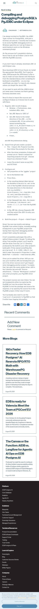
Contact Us (5, 587)
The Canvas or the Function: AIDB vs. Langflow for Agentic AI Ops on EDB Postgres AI (19, 449)
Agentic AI (5, 498)
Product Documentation (9, 532)
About (4, 576)
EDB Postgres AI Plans (9, 545)
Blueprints (5, 509)
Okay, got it (19, 606)
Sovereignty (6, 554)
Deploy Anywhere (7, 501)
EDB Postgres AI (7, 490)
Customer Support (8, 517)
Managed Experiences (9, 523)
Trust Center (6, 543)
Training (4, 540)
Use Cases (5, 512)
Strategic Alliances (8, 584)
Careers (4, 582)
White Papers (6, 568)
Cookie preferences (19, 601)
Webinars (5, 565)
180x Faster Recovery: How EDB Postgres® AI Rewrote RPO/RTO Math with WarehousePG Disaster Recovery (18, 361)
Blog (3, 557)
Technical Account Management (12, 515)
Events (4, 562)
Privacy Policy (22, 597)
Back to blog (6, 10)
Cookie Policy (32, 597)
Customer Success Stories (10, 559)
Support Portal (6, 537)
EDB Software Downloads (10, 534)
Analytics (5, 495)
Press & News (6, 579)
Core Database (7, 492)
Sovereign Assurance (8, 520)
